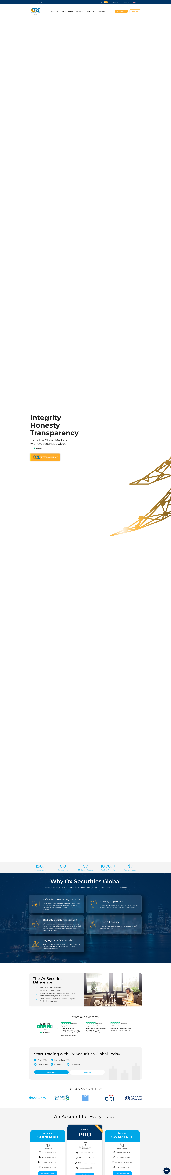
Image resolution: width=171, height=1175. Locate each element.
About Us (54, 11)
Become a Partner (57, 2)
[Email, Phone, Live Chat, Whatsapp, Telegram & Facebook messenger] (56, 999)
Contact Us (126, 2)
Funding (34, 2)
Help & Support (115, 2)
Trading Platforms (67, 11)
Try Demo (87, 1072)
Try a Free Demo (44, 2)
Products (79, 11)
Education (101, 11)
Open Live (51, 1072)
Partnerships (90, 11)
